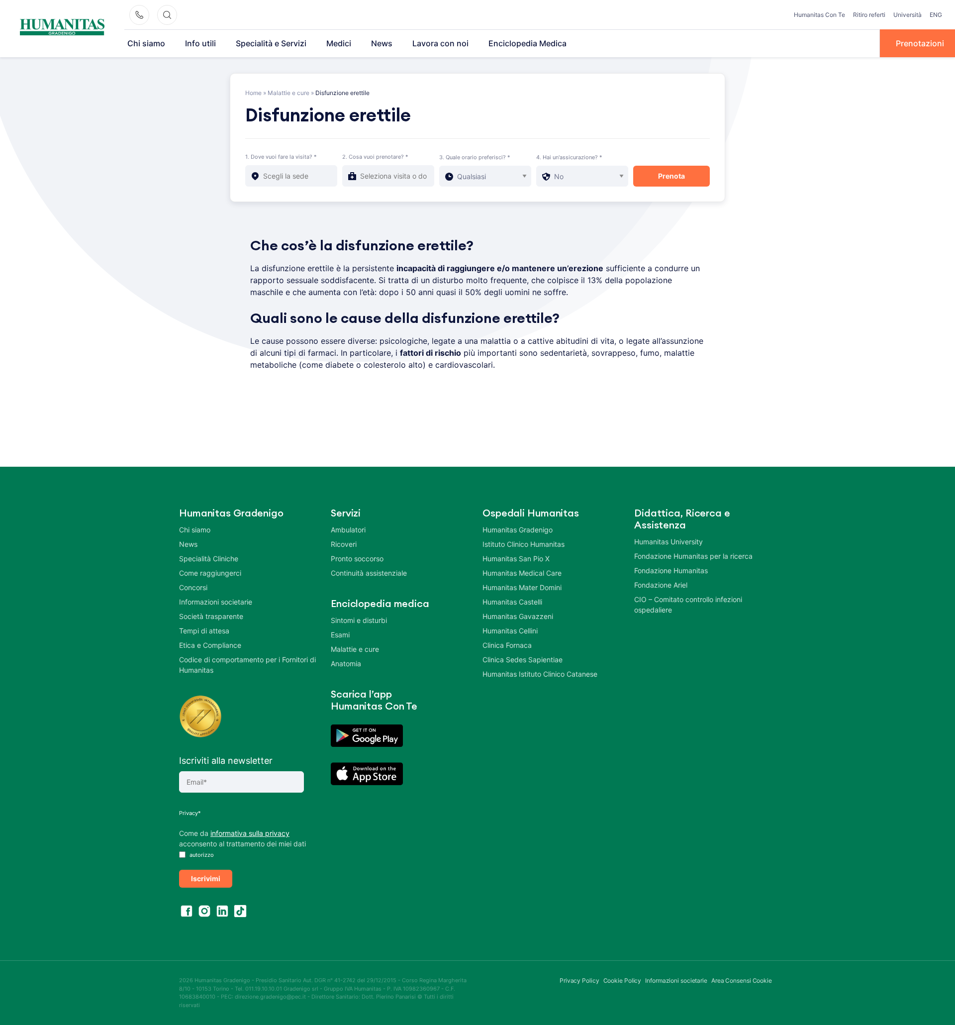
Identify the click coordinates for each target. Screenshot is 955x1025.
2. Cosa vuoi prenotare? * (375, 156)
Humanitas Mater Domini (522, 587)
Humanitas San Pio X (516, 558)
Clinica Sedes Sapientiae (522, 659)
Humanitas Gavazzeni (517, 616)
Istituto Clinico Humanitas (523, 544)
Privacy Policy (579, 980)
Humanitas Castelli (512, 602)
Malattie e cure (288, 93)
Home (253, 93)
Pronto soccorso (357, 558)
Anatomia (346, 663)
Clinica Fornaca (507, 645)
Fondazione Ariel (660, 585)
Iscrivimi (205, 878)
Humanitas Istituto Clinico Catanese (539, 674)
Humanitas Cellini (510, 630)
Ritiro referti (869, 14)
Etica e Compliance (210, 645)
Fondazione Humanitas (671, 570)
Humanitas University (668, 541)
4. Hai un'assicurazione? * (569, 157)
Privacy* (190, 813)
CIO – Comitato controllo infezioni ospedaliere (688, 604)
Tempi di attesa (204, 630)
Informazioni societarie (215, 602)
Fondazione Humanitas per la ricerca (693, 556)
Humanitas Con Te (819, 14)
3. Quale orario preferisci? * (474, 157)
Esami (340, 634)
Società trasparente (211, 616)
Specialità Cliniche (208, 558)
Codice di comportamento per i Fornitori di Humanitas (247, 664)
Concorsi (193, 587)
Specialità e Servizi (271, 43)
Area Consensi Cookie (741, 980)
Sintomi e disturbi (359, 620)
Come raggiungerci (210, 573)
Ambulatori (348, 529)
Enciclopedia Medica (527, 43)
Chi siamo (146, 43)
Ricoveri (344, 544)
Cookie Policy (622, 980)
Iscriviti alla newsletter (226, 760)
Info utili (200, 43)
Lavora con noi (440, 43)
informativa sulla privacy (249, 833)
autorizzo (201, 854)
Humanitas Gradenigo (517, 529)
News (381, 43)
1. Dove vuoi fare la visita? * (281, 156)
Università (907, 14)
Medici (338, 43)
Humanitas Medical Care (522, 573)
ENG (936, 14)
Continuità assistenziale (369, 573)
